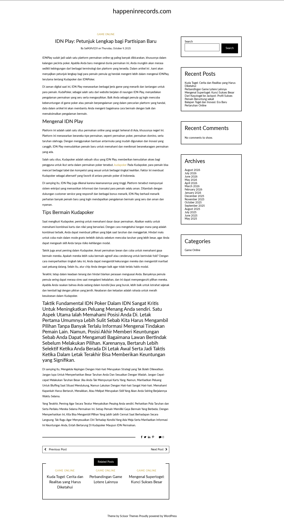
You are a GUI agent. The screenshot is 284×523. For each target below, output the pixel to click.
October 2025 (193, 202)
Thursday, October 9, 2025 (116, 48)
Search (189, 41)
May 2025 (191, 218)
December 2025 (194, 196)
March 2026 (192, 186)
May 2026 (191, 180)
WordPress (170, 516)
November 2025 (194, 199)
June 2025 (191, 215)
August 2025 (192, 209)
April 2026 (191, 183)
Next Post (157, 449)
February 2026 (193, 189)
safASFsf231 (91, 48)
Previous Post (57, 449)
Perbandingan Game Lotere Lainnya (206, 89)
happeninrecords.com (142, 11)
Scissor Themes (129, 516)
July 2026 (190, 173)
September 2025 (195, 206)
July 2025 (190, 212)
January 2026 (193, 193)
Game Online (106, 34)
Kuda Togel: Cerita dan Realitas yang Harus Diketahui (65, 482)
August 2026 (192, 170)
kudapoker (120, 165)
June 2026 (191, 176)
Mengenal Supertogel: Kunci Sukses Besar (209, 92)
